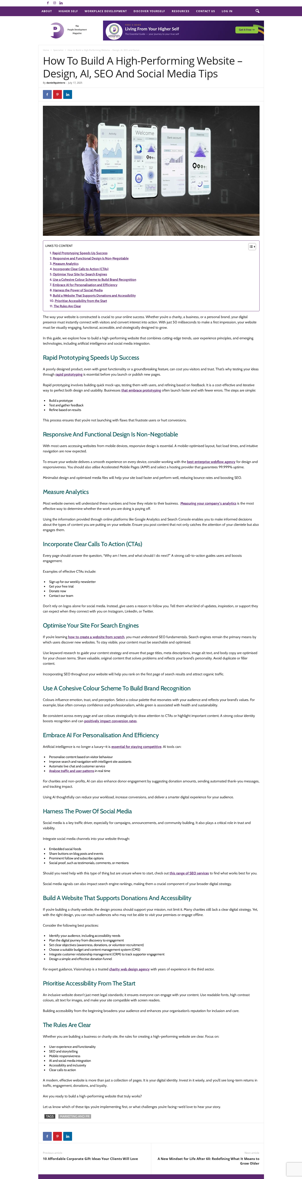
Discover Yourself (149, 11)
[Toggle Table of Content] (250, 246)
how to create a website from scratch (96, 637)
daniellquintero (55, 82)
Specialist (58, 50)
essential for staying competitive (136, 747)
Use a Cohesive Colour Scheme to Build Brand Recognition (94, 280)
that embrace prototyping (141, 390)
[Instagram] (54, 3)
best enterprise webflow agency (211, 462)
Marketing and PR (75, 1116)
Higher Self (68, 11)
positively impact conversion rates (110, 721)
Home (46, 50)
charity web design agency (129, 969)
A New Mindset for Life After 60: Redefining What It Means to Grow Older (208, 1161)
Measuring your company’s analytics (208, 503)
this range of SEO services (189, 873)
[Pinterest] (57, 94)
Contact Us (205, 11)
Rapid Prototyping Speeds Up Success (79, 253)
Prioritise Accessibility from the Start (81, 301)
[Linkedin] (61, 3)
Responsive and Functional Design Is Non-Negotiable (91, 258)
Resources (180, 11)
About (47, 11)
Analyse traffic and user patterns (71, 771)
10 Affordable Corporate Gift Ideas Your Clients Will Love (90, 1158)
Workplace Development (106, 11)
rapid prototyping (68, 374)
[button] (257, 11)
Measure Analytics (65, 264)
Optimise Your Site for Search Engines (80, 274)
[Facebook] (48, 3)
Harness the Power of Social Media (78, 290)
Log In (227, 11)
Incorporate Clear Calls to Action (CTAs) (81, 269)
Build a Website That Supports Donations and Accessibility (94, 296)
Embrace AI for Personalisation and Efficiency (85, 285)
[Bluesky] (68, 3)
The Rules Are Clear (67, 306)
